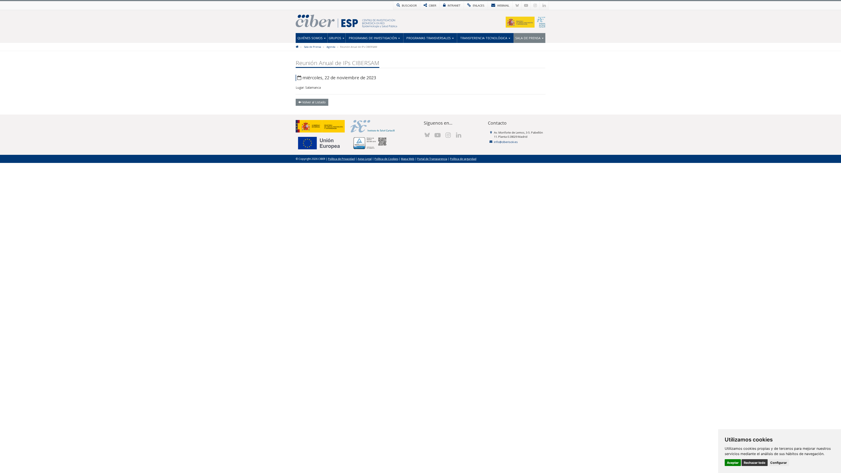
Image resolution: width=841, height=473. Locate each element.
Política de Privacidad (341, 159)
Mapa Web (407, 159)
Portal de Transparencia (432, 159)
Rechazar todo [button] (754, 462)
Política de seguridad (463, 159)
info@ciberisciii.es (506, 142)
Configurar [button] (778, 462)
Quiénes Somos (310, 38)
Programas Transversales (429, 38)
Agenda (331, 46)
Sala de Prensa (528, 38)
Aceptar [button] (733, 462)
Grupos (335, 38)
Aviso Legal (365, 159)
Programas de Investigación (373, 38)
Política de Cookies (386, 159)
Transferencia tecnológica (484, 38)
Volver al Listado (313, 102)
